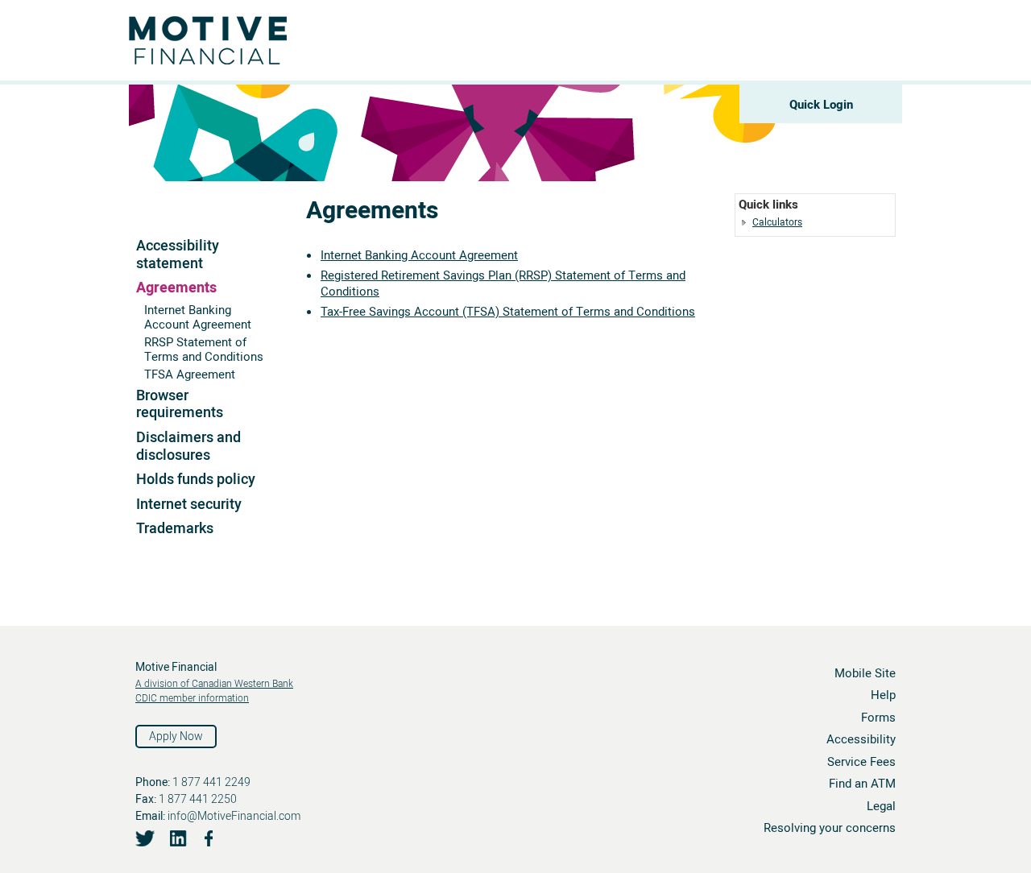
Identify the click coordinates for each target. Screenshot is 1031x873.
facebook (210, 838)
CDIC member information (192, 698)
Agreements (176, 288)
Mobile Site (865, 673)
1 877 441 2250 (198, 799)
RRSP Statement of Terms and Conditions (203, 349)
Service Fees (861, 762)
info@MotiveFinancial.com (234, 816)
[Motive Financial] (250, 32)
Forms (878, 717)
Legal (881, 806)
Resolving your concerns (830, 828)
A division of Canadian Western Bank (214, 683)
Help (883, 695)
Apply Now (176, 736)
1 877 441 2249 (211, 782)
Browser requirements (179, 404)
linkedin (178, 838)
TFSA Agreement (189, 374)
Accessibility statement (177, 255)
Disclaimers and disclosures (188, 446)
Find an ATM (862, 783)
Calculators (777, 222)
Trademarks (174, 529)
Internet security (189, 504)
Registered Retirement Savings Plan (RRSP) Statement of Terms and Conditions (503, 283)
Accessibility (861, 739)
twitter (145, 838)
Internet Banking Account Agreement (197, 317)
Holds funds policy (195, 479)
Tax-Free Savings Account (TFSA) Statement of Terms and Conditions (508, 312)
